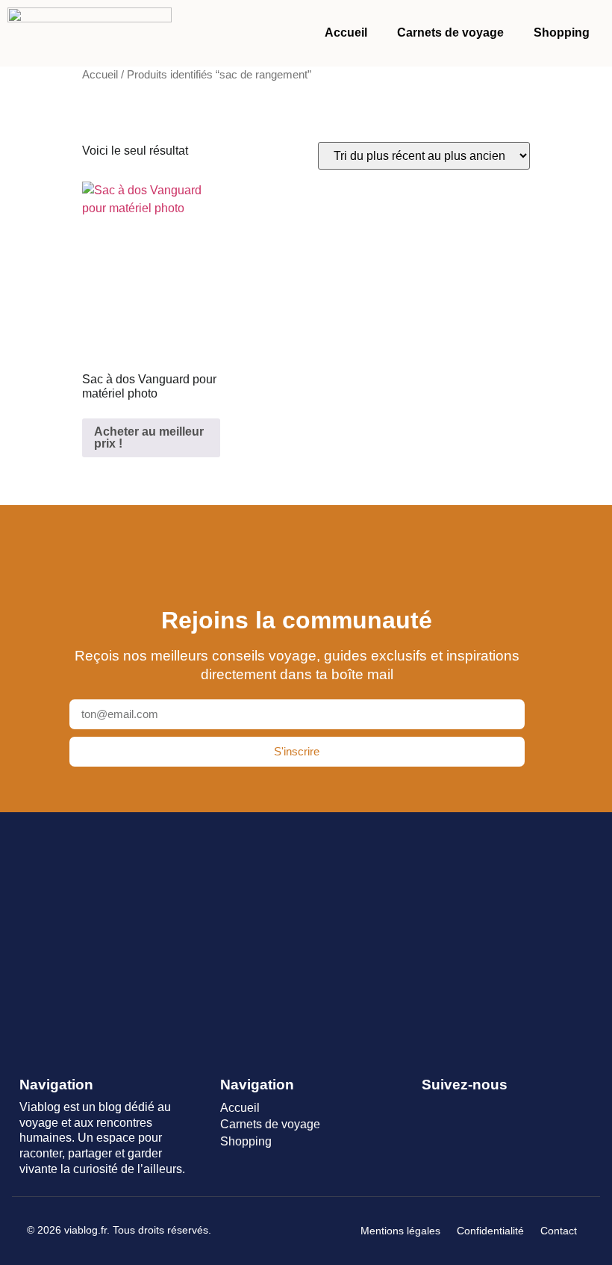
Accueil (346, 32)
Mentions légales (400, 1231)
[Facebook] (431, 1109)
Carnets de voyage (450, 32)
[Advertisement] (306, 934)
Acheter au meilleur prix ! (149, 437)
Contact (558, 1231)
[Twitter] (458, 1109)
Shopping (562, 32)
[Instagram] (484, 1109)
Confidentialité (490, 1231)
